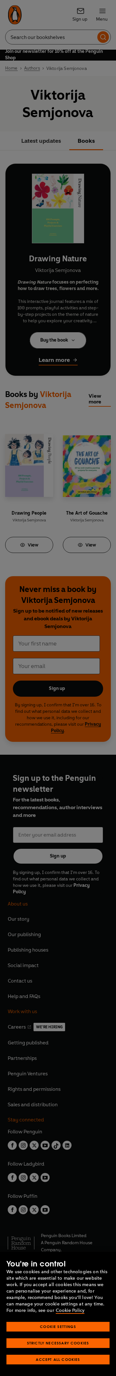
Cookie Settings (58, 1326)
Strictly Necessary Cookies (58, 1343)
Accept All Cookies (58, 1359)
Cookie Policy (70, 1310)
